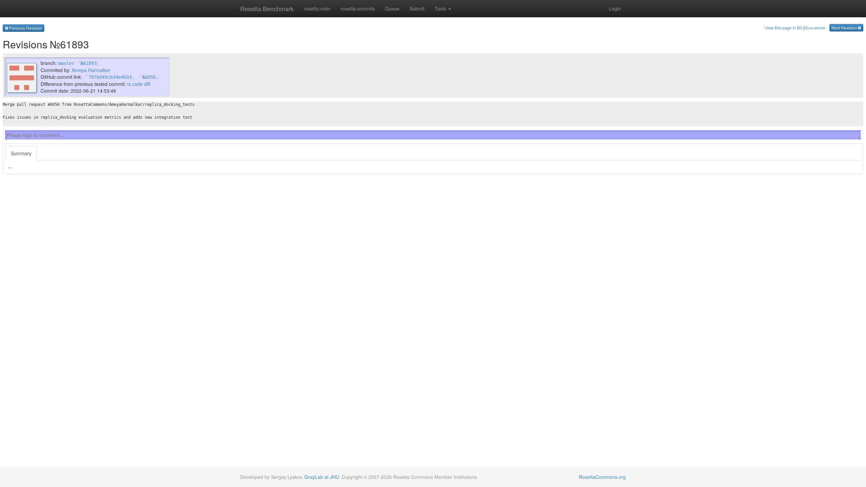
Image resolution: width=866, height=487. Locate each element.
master (66, 63)
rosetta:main (317, 8)
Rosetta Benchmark (267, 8)
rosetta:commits (358, 8)
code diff (140, 83)
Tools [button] (441, 8)
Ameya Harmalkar (91, 70)
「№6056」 (149, 77)
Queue (392, 8)
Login (615, 8)
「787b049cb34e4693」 (110, 77)
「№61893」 (88, 63)
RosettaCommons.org (602, 476)
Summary (21, 153)
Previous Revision (25, 28)
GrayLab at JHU (321, 476)
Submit (417, 8)
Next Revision (844, 27)
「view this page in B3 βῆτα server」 (795, 27)
